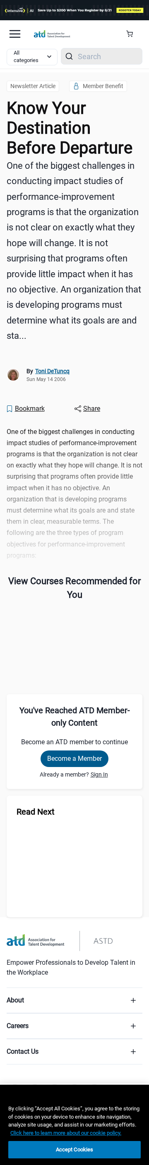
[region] (74, 1125)
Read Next (36, 812)
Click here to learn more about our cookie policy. (65, 1133)
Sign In (99, 774)
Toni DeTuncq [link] (52, 371)
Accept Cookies (75, 1149)
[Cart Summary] (132, 34)
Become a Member (74, 758)
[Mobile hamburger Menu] (15, 34)
